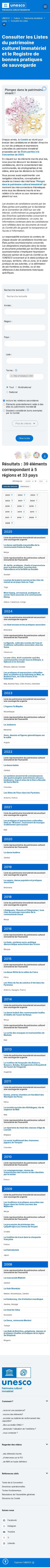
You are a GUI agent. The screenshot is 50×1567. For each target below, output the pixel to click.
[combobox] (25, 311)
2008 (9, 523)
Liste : (9, 354)
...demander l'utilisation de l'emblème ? (19, 1429)
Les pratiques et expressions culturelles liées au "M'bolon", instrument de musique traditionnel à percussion (24, 822)
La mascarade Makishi (14, 1278)
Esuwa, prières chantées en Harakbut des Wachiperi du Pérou (24, 1096)
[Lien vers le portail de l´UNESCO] (16, 5)
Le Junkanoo (10, 724)
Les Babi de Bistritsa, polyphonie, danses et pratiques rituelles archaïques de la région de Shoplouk (25, 1333)
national (13, 392)
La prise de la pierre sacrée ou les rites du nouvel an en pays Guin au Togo (23, 581)
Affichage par (17, 481)
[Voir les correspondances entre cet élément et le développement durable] (37, 455)
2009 (33, 517)
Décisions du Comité (11, 1498)
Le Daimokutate (11, 1250)
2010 (21, 517)
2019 (9, 506)
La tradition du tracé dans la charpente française (22, 1238)
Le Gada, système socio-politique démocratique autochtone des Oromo (22, 943)
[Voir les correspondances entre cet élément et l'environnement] (27, 455)
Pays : (7, 337)
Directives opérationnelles (13, 1486)
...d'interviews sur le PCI (12, 1457)
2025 (9, 495)
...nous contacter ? (10, 1433)
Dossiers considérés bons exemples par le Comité (24, 411)
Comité (24, 139)
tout (11, 387)
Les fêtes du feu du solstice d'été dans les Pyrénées (24, 984)
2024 (22, 495)
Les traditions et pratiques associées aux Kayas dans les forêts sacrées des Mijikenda (24, 1204)
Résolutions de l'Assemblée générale (18, 1494)
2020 (34, 501)
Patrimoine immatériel (33, 18)
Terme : (10, 370)
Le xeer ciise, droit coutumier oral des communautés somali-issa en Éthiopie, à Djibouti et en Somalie (23, 659)
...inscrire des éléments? (12, 1414)
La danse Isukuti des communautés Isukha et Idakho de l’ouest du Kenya (24, 1013)
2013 (34, 512)
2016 (33, 506)
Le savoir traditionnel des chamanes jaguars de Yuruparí (21, 1141)
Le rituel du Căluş (12, 1310)
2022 (9, 501)
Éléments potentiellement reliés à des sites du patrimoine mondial (24, 405)
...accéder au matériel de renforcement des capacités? (21, 1419)
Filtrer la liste (24, 438)
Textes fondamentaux (11, 1490)
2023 (35, 495)
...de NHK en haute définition (14, 1461)
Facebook (12, 1520)
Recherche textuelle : (15, 290)
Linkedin (11, 1543)
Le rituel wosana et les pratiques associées (24, 625)
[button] (4, 26)
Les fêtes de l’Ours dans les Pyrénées (22, 793)
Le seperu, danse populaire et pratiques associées (23, 881)
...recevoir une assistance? (13, 1410)
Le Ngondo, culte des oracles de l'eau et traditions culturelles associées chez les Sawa (23, 645)
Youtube (11, 1532)
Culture (17, 18)
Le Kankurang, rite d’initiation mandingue (23, 1299)
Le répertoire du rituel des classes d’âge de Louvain (24, 1129)
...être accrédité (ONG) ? (12, 1425)
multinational (24, 387)
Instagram (12, 1526)
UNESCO (6, 18)
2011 (9, 517)
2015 (9, 512)
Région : (8, 321)
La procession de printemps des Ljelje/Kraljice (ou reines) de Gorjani (21, 1225)
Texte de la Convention (12, 1482)
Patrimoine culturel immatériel (16, 10)
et (35, 481)
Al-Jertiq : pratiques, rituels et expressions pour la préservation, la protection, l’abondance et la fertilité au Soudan (24, 567)
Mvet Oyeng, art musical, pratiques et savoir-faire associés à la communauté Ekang (22, 595)
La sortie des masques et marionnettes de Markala (24, 1034)
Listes (4, 21)
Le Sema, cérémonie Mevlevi (17, 1320)
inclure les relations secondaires (22, 400)
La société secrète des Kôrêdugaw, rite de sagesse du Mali (24, 1108)
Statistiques (24, 486)
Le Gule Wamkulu (12, 1288)
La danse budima (12, 852)
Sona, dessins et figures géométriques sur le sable (24, 736)
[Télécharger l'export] (45, 457)
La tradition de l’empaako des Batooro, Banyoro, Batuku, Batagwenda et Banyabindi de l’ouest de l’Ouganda (25, 1065)
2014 (22, 512)
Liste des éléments (10, 486)
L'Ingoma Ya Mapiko (13, 706)
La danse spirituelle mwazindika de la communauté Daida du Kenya (21, 546)
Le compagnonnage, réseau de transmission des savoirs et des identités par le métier (24, 1172)
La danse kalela (11, 765)
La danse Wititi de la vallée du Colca (21, 972)
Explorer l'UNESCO (23, 1562)
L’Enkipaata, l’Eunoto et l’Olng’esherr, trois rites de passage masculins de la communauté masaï (24, 912)
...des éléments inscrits (12, 1454)
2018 (21, 506)
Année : (8, 305)
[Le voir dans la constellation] (18, 455)
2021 (22, 501)
